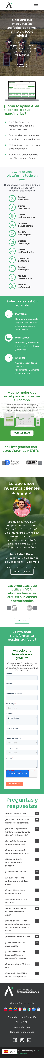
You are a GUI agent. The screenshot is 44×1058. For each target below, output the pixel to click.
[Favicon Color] (9, 3)
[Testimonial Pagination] (7, 567)
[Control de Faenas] (22, 196)
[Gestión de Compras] (22, 231)
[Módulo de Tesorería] (22, 283)
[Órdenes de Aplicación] (22, 222)
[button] (4, 463)
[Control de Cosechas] (22, 204)
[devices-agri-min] (22, 414)
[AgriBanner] (22, 987)
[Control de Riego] (22, 266)
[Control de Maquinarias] (22, 248)
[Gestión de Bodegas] (22, 239)
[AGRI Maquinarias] (22, 80)
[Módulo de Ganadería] (22, 275)
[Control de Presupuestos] (22, 213)
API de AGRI (22, 1022)
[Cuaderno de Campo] (22, 257)
